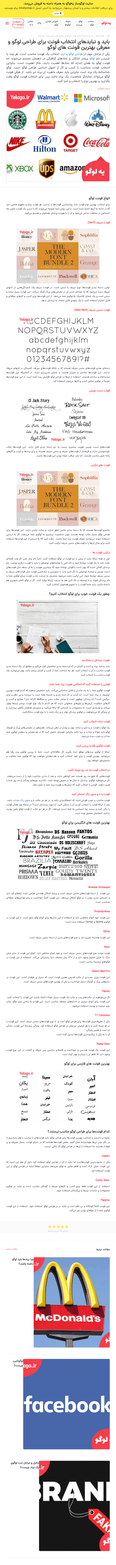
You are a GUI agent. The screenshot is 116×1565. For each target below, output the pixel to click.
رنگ (22, 800)
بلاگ (39, 23)
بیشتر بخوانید (103, 88)
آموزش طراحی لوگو (52, 23)
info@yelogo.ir (27, 8)
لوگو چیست (79, 23)
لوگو (92, 58)
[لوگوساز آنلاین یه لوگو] (106, 23)
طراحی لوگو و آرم (72, 54)
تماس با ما (30, 23)
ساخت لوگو (91, 23)
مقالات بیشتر (11, 1249)
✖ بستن (58, 13)
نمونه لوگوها (68, 23)
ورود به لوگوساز (18, 23)
